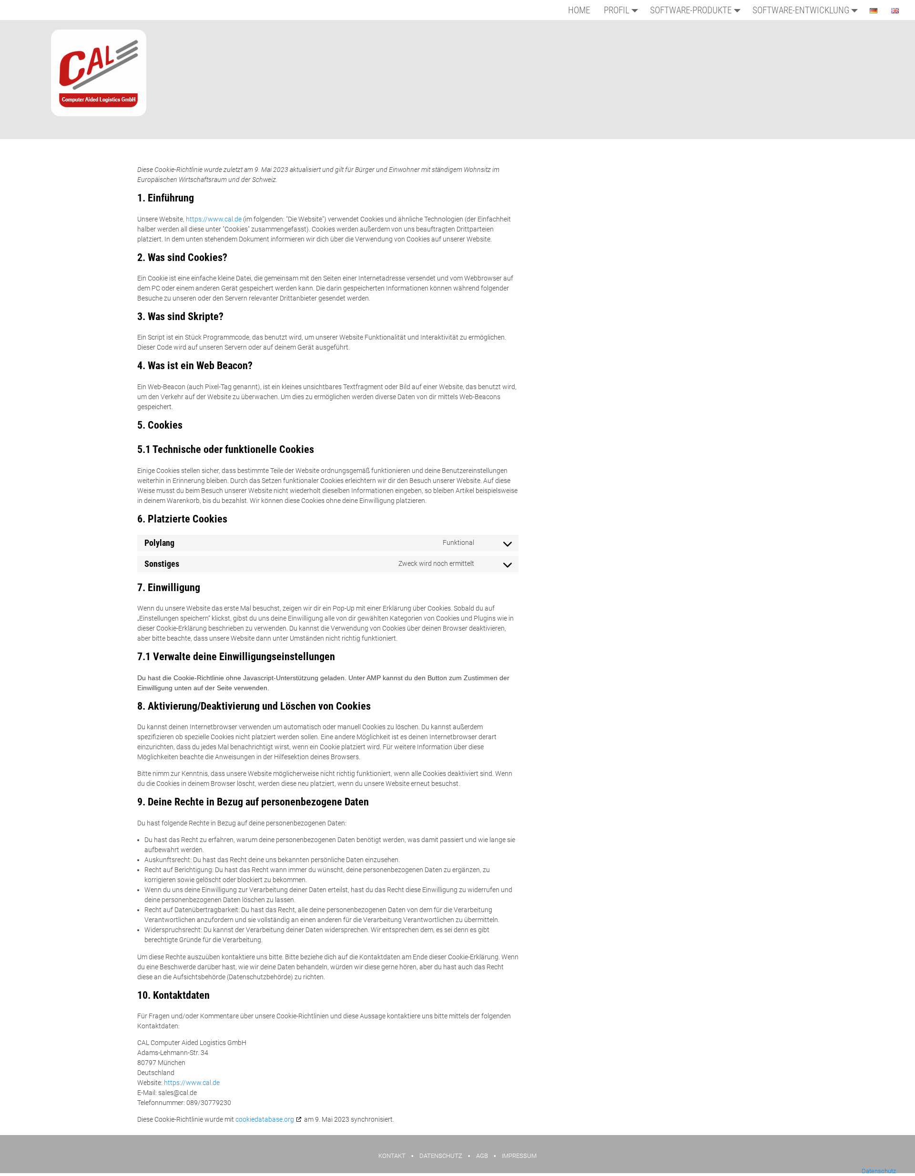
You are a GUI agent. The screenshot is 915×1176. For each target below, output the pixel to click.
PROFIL (617, 10)
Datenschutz (879, 1171)
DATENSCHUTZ (440, 1155)
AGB (482, 1155)
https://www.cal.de (214, 219)
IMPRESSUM (519, 1155)
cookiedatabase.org (264, 1119)
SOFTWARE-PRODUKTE (691, 10)
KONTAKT (392, 1155)
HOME (579, 10)
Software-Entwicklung (800, 10)
